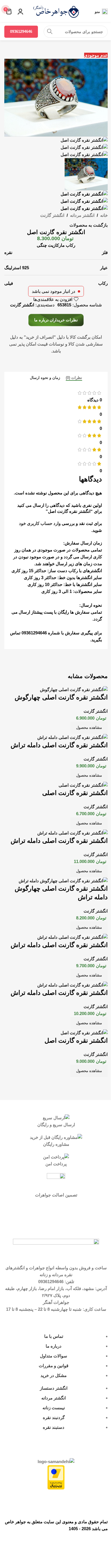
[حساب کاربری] (20, 11)
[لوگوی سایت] (56, 11)
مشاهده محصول (89, 727)
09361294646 (21, 31)
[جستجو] (50, 32)
